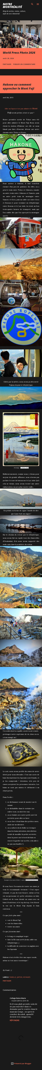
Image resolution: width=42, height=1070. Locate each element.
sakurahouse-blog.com (32, 880)
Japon (19, 977)
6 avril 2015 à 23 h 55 (20, 1001)
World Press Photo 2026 (19, 52)
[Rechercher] (32, 4)
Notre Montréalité (12, 5)
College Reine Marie (18, 998)
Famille (12, 977)
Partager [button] (7, 64)
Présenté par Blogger (22, 1063)
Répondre (14, 1020)
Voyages (26, 977)
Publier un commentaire (24, 64)
